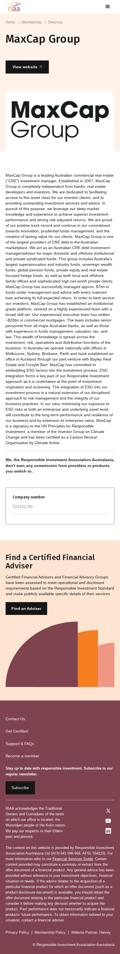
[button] (107, 6)
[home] (13, 6)
